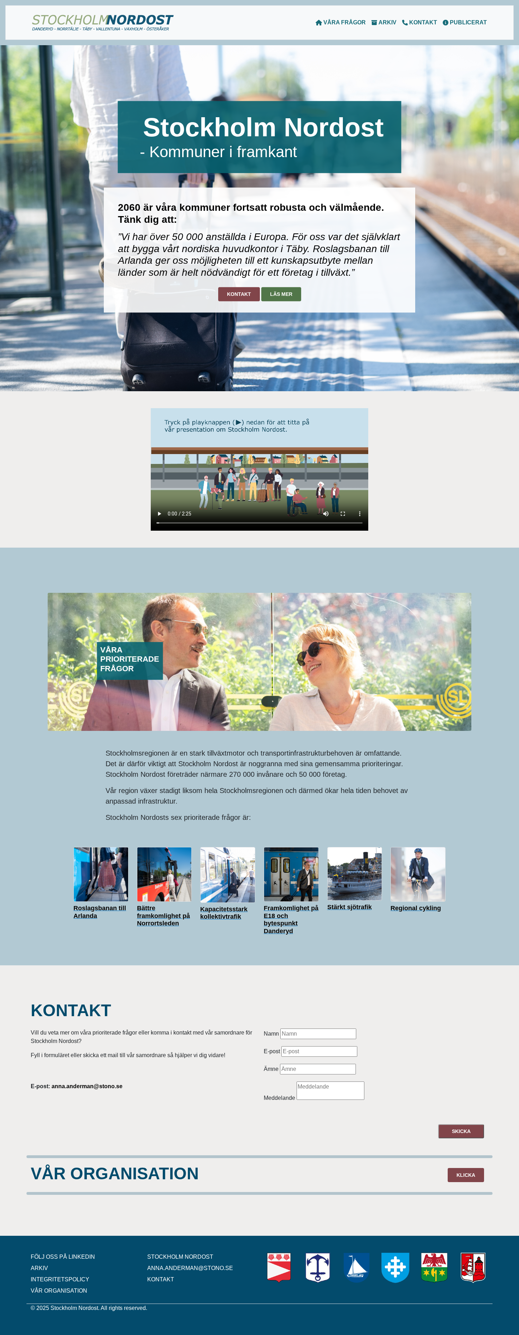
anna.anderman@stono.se (190, 1268)
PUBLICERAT (467, 22)
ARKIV (386, 22)
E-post (272, 1051)
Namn (271, 1034)
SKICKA (461, 1131)
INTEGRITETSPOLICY (60, 1279)
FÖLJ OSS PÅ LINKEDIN (63, 1257)
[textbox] (318, 1034)
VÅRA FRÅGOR (344, 22)
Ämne (271, 1069)
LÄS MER (281, 294)
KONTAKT (422, 22)
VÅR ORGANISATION (59, 1291)
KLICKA (466, 1175)
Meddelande (279, 1098)
